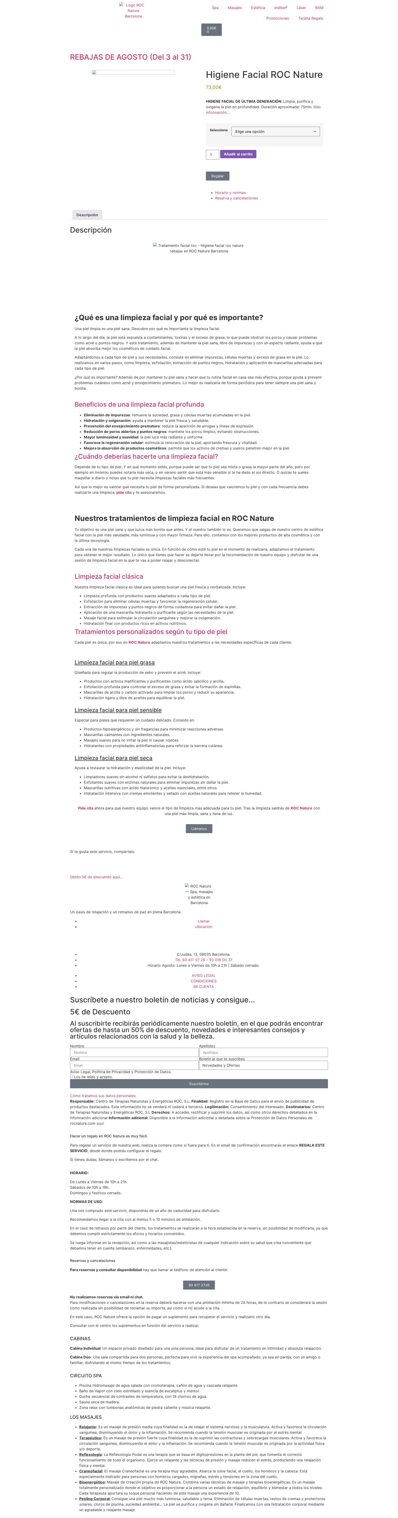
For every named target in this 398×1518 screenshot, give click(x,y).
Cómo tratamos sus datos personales (102, 1095)
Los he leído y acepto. (93, 1076)
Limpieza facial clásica (109, 576)
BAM (319, 7)
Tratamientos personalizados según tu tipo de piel (151, 632)
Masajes (235, 7)
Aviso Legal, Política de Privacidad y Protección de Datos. (120, 1072)
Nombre (77, 1046)
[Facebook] (76, 940)
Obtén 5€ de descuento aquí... (96, 877)
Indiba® (280, 7)
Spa (215, 7)
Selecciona (219, 130)
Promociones (277, 18)
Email (74, 1059)
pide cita (124, 492)
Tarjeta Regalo (310, 18)
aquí (100, 1123)
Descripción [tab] (87, 215)
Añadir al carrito (238, 154)
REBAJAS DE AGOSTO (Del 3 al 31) (130, 57)
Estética (258, 7)
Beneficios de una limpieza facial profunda (139, 404)
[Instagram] (88, 940)
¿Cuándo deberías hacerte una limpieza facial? (146, 456)
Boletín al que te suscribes (222, 1059)
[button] (199, 405)
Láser (301, 7)
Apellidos (207, 1046)
